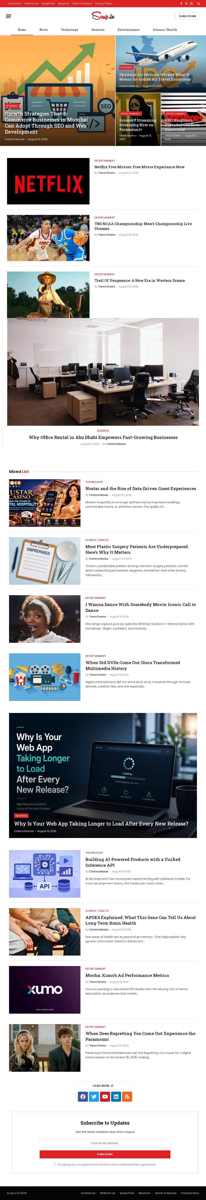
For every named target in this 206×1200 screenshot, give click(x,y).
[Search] (198, 3)
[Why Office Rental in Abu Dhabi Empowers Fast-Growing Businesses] (103, 372)
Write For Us (31, 3)
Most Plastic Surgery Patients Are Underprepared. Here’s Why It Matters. (137, 549)
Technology (69, 30)
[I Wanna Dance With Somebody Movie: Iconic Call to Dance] (44, 619)
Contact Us (15, 3)
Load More (101, 1086)
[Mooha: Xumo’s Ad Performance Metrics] (44, 990)
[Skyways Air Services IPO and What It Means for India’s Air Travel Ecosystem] (161, 64)
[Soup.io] (103, 16)
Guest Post (48, 3)
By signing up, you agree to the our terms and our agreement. (106, 1164)
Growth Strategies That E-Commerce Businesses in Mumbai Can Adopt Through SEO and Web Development (46, 123)
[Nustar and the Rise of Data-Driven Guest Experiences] (44, 503)
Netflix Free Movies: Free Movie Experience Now (140, 166)
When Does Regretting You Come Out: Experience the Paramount (140, 1036)
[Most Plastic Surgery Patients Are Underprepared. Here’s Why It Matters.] (44, 561)
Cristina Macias (14, 139)
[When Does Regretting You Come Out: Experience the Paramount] (44, 1048)
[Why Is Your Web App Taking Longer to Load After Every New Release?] (103, 775)
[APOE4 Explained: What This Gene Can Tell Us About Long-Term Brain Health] (44, 932)
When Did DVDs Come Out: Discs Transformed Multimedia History (132, 665)
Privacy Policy (103, 3)
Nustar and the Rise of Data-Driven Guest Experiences (140, 488)
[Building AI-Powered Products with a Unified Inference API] (44, 874)
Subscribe (187, 16)
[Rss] (127, 1097)
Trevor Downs (127, 135)
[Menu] (8, 16)
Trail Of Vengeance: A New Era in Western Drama (140, 280)
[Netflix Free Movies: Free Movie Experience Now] (48, 181)
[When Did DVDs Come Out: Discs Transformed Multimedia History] (44, 677)
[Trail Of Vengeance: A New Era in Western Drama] (48, 295)
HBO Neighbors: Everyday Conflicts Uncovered (182, 125)
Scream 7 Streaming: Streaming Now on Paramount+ (138, 125)
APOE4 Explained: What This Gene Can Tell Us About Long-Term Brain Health (140, 920)
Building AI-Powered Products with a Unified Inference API (132, 862)
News (43, 30)
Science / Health (165, 30)
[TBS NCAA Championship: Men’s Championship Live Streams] (48, 238)
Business (98, 30)
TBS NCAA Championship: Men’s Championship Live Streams (143, 226)
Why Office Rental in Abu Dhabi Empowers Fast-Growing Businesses (103, 437)
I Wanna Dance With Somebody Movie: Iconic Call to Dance (140, 607)
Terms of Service (82, 3)
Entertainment (129, 30)
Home (22, 30)
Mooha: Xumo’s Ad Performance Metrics (127, 975)
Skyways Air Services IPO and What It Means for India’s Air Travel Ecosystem (155, 77)
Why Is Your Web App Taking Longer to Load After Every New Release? (101, 824)
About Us (63, 3)
